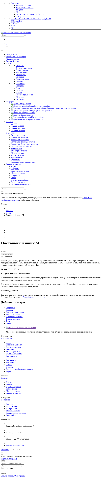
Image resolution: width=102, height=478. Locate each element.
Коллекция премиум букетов (23, 142)
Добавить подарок (14, 393)
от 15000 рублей (18, 131)
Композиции (11, 389)
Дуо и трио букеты (19, 151)
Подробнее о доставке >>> (34, 297)
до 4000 (14, 124)
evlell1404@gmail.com (15, 445)
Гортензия (20, 84)
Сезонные (20, 66)
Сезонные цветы (18, 135)
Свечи (13, 178)
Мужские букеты (18, 153)
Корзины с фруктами (20, 171)
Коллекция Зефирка (19, 137)
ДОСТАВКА (16, 21)
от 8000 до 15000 (18, 128)
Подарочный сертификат (21, 184)
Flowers (5, 450)
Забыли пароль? (8, 476)
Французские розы (24, 68)
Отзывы (9, 367)
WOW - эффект (17, 155)
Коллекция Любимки (20, 140)
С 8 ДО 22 (20, 16)
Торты (13, 166)
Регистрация (11, 406)
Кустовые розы (22, 79)
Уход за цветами (18, 182)
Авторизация (11, 408)
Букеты (9, 384)
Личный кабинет (13, 411)
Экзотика (20, 99)
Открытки (15, 175)
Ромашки (20, 77)
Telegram (19, 10)
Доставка (10, 349)
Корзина (9, 404)
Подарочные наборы (19, 180)
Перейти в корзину (9, 458)
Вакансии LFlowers (14, 345)
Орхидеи (20, 90)
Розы (18, 88)
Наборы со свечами (14, 317)
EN (12, 28)
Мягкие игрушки (18, 173)
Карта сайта (11, 415)
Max (18, 12)
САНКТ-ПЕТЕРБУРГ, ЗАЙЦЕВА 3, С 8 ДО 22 (31, 19)
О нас (8, 342)
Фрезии (19, 92)
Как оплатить (11, 360)
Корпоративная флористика (23, 162)
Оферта (9, 365)
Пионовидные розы (24, 95)
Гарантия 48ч (7, 254)
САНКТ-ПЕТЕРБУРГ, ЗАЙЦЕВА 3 (31, 14)
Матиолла (20, 97)
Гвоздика (20, 86)
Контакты (15, 3)
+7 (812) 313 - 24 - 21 (24, 5)
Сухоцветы (15, 160)
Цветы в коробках (13, 387)
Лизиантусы (21, 75)
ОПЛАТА (15, 23)
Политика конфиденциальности (19, 369)
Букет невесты (17, 157)
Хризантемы (21, 72)
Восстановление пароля (16, 413)
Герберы (19, 81)
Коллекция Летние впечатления (24, 144)
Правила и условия (14, 354)
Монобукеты (16, 148)
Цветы (9, 382)
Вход (13, 25)
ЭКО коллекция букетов (21, 146)
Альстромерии (22, 70)
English (9, 371)
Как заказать (11, 356)
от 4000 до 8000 (17, 126)
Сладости (15, 169)
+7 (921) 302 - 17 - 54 (24, 7)
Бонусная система (13, 347)
